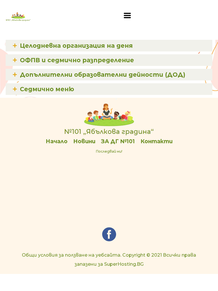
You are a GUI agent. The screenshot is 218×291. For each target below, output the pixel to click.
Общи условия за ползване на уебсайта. (71, 255)
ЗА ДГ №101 (118, 141)
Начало (57, 141)
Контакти (157, 141)
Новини (84, 141)
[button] (127, 15)
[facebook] (109, 234)
